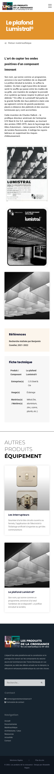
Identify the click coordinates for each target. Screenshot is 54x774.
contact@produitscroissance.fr (19, 699)
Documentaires (10, 724)
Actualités (8, 737)
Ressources (9, 734)
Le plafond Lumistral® (21, 592)
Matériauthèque (10, 727)
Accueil (7, 721)
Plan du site (39, 760)
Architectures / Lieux (12, 731)
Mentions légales (16, 760)
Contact (7, 741)
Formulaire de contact (15, 702)
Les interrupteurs (18, 515)
